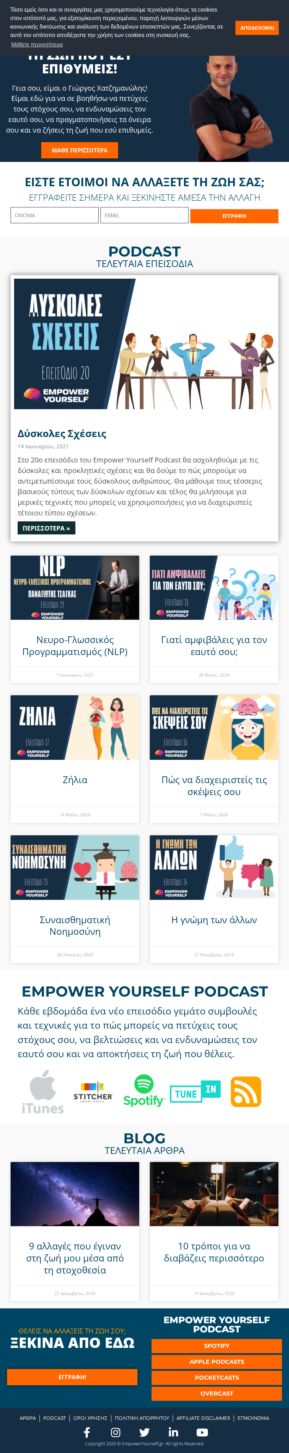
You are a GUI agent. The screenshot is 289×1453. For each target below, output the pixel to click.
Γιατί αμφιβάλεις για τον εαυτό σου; (214, 645)
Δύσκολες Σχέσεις (62, 433)
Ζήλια (75, 779)
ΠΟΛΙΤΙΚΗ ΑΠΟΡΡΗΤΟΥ (142, 1418)
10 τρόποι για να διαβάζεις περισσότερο (214, 1252)
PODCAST (54, 1418)
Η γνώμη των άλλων (214, 919)
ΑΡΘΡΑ (28, 1418)
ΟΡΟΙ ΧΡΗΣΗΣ (90, 1418)
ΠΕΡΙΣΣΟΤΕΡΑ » (46, 528)
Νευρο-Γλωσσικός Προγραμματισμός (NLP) (75, 645)
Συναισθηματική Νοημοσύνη (75, 925)
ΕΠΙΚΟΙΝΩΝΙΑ (253, 1418)
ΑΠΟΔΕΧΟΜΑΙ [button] (257, 28)
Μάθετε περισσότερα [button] (37, 45)
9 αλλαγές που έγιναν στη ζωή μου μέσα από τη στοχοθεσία (75, 1258)
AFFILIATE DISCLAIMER (203, 1418)
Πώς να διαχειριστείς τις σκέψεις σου (214, 785)
